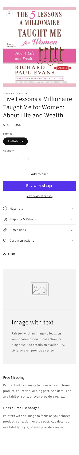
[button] (39, 208)
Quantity (8, 150)
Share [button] (12, 253)
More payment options (39, 195)
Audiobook (15, 141)
